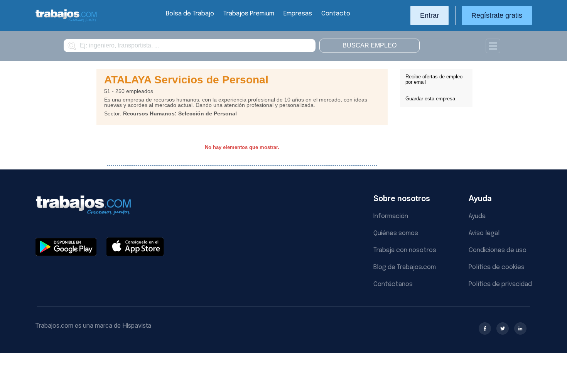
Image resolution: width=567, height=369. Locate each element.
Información (390, 216)
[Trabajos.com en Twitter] (502, 328)
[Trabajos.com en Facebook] (485, 328)
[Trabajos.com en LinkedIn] (520, 328)
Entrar (429, 15)
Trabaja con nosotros (404, 250)
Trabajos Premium (248, 13)
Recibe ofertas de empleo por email (433, 79)
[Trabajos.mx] (66, 20)
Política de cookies (497, 267)
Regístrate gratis (496, 15)
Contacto (335, 13)
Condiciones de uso (497, 250)
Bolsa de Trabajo (190, 13)
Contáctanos (393, 284)
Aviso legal (484, 233)
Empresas (298, 13)
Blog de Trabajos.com (404, 267)
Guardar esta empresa (430, 99)
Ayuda (477, 216)
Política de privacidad (500, 284)
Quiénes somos (395, 233)
